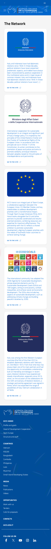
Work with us (8, 504)
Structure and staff (10, 436)
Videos (5, 493)
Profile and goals (9, 425)
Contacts (7, 518)
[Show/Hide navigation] (4, 10)
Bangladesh (8, 455)
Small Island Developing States (15, 474)
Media (6, 481)
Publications (8, 489)
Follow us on (9, 536)
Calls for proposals (10, 512)
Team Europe (8, 432)
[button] (5, 3)
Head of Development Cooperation (17, 429)
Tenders (6, 508)
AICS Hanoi (8, 421)
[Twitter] (13, 540)
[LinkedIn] (34, 540)
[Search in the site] (46, 10)
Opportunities (10, 500)
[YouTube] (20, 540)
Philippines (7, 463)
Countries (8, 443)
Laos (5, 466)
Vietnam (6, 447)
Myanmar (7, 470)
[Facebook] (6, 540)
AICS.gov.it (8, 525)
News (5, 485)
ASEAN (6, 451)
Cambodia (7, 459)
